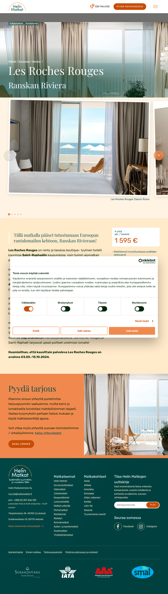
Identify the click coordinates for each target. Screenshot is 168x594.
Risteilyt (58, 518)
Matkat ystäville (62, 505)
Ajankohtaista (15, 552)
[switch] (65, 308)
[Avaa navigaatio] (155, 6)
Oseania (88, 510)
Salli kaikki (132, 330)
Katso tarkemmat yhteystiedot (24, 526)
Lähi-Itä (88, 505)
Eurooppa (24, 61)
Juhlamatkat (60, 493)
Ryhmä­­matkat (61, 522)
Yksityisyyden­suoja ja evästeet (81, 552)
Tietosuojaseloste (53, 552)
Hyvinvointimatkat (63, 485)
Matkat (12, 61)
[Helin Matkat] (17, 6)
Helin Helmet (60, 481)
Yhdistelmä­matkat (63, 535)
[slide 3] (15, 214)
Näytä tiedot (142, 321)
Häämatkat (59, 489)
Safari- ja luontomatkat (66, 526)
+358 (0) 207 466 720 (25, 500)
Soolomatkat (60, 530)
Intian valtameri (92, 497)
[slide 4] (18, 214)
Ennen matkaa (33, 552)
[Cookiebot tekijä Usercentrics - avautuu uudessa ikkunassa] (141, 261)
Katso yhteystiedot (48, 433)
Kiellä (36, 330)
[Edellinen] (9, 155)
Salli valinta (84, 330)
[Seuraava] (159, 155)
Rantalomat (60, 514)
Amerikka (89, 489)
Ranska (36, 61)
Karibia (87, 501)
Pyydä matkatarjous (130, 6)
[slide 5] (20, 214)
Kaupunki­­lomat (61, 497)
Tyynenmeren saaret (95, 514)
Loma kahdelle (61, 501)
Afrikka (87, 485)
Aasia (87, 481)
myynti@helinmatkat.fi (20, 494)
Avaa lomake (21, 443)
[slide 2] (12, 214)
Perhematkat (61, 510)
